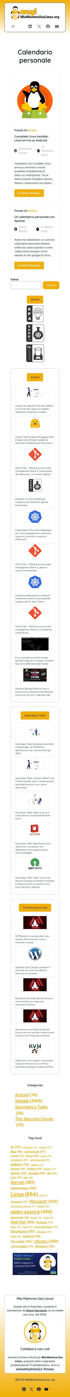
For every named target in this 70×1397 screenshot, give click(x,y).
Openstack (20, 1217)
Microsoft (43, 1201)
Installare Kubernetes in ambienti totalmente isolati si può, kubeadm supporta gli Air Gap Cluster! (33, 598)
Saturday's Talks (31, 1109)
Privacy (48, 1369)
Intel (16, 1177)
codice (45, 1156)
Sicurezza (23, 1231)
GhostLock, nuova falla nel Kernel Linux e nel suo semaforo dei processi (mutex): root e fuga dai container (34, 1032)
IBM (52, 1173)
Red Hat (23, 1222)
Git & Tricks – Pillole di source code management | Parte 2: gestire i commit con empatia (33, 567)
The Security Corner (35, 907)
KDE (28, 1177)
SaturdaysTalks (46, 1226)
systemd (32, 1236)
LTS (44, 1195)
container (19, 1159)
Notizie (32, 130)
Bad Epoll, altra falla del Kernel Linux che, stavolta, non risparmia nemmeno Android (34, 1001)
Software (43, 1231)
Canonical (34, 1151)
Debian (20, 1164)
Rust (28, 1227)
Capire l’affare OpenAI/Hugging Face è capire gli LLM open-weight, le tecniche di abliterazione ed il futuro (34, 440)
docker (18, 1168)
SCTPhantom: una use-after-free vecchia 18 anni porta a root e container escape (32, 939)
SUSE (16, 1236)
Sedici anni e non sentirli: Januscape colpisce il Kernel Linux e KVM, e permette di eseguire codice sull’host (34, 1063)
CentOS (17, 1156)
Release (44, 1222)
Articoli (35, 377)
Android (45, 1147)
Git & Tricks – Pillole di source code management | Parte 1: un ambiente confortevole (33, 629)
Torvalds (21, 1241)
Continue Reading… (30, 194)
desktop (37, 1165)
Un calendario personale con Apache (34, 219)
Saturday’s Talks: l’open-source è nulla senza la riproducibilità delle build (32, 815)
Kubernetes (23, 1188)
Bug (17, 1151)
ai (16, 1147)
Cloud (31, 1155)
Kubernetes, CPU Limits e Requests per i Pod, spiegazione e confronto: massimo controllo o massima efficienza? (33, 535)
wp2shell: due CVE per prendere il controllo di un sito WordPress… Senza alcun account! (32, 970)
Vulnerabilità (22, 1246)
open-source (31, 1212)
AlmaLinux (30, 1147)
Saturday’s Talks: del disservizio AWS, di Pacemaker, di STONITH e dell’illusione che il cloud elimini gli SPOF (34, 749)
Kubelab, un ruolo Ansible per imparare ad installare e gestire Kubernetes (31, 502)
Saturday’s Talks (35, 715)
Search (51, 285)
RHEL (16, 1227)
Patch (48, 1217)
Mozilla (43, 1206)
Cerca (14, 279)
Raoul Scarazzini (36, 1310)
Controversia (39, 1159)
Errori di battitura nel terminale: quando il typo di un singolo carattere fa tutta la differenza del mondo (34, 660)
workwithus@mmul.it (29, 1369)
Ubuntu (46, 1241)
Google (36, 1173)
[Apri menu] (13, 26)
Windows (44, 1246)
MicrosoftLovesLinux (23, 1206)
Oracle (36, 1217)
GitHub (35, 299)
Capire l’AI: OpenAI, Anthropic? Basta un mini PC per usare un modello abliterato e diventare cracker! (34, 408)
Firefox (49, 1169)
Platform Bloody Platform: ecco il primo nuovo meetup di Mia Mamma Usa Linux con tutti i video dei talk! (34, 691)
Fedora (34, 1168)
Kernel (23, 1182)
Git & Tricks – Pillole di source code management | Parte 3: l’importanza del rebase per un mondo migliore (33, 471)
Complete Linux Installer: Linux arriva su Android (31, 138)
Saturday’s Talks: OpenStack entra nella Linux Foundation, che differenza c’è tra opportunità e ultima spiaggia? (32, 848)
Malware (19, 1201)
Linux (24, 1194)
